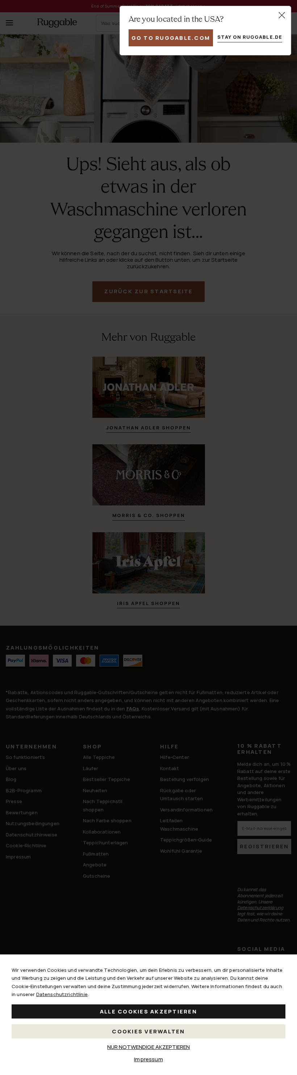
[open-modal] (281, 15)
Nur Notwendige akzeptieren (148, 1047)
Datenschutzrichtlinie (62, 994)
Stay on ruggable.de (249, 37)
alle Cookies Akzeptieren (148, 1011)
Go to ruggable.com (170, 38)
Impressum (148, 1059)
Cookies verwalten (148, 1031)
